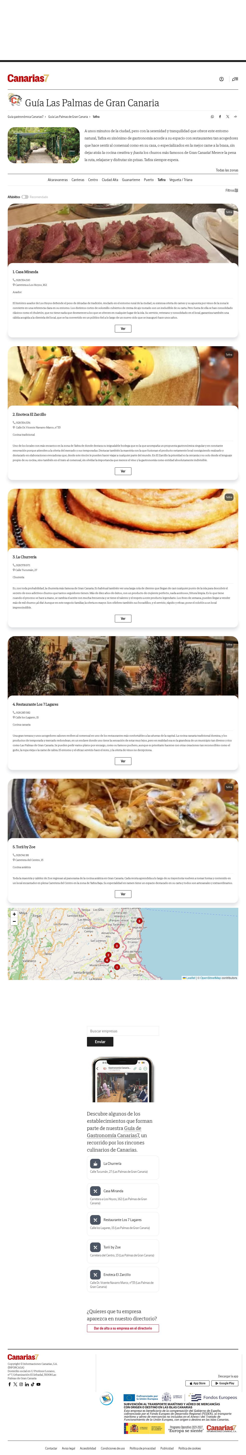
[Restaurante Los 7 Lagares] (123, 668)
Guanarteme (131, 180)
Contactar (51, 1448)
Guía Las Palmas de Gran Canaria (68, 117)
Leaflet (190, 978)
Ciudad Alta (110, 180)
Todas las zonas (227, 170)
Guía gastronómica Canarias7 (25, 117)
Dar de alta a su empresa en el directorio (123, 1328)
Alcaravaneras (58, 180)
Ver (123, 328)
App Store (199, 1383)
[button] (117, 967)
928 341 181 (22, 855)
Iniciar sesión (221, 79)
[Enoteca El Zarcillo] (123, 378)
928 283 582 (23, 712)
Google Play (226, 1383)
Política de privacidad (143, 1448)
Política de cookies (189, 1448)
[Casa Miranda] (123, 236)
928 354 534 (23, 422)
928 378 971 (23, 565)
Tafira (96, 117)
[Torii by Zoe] (123, 811)
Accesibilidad (88, 1448)
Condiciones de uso (113, 1448)
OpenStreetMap (210, 978)
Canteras (78, 180)
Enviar (100, 1041)
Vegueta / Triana (180, 180)
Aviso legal (68, 1448)
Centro (93, 180)
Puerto (149, 180)
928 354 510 (23, 280)
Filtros (230, 190)
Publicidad (167, 1448)
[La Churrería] (123, 521)
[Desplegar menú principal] (235, 79)
